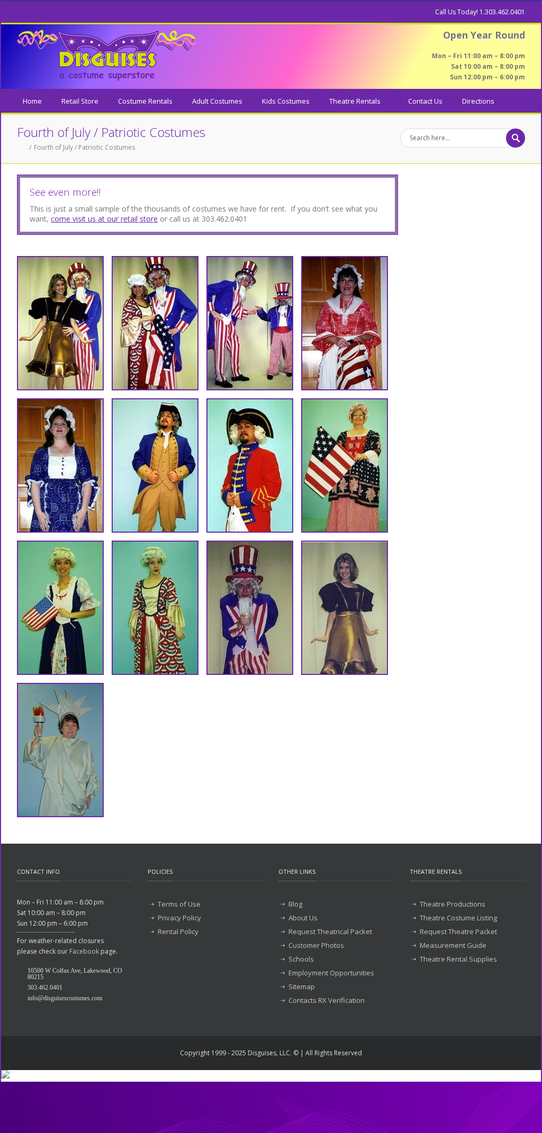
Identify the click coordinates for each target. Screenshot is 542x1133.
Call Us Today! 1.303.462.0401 (480, 11)
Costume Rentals (145, 101)
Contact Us (425, 101)
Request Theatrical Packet (330, 931)
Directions (478, 101)
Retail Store (79, 101)
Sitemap (301, 986)
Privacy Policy (179, 917)
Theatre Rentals (355, 101)
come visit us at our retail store (104, 219)
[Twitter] (43, 12)
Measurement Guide (453, 945)
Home (32, 101)
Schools (301, 959)
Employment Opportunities (331, 972)
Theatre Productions (452, 904)
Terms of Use (179, 904)
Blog (295, 904)
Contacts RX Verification (326, 1000)
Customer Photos (316, 945)
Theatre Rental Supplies (458, 959)
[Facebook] (22, 12)
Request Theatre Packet (458, 931)
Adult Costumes (217, 101)
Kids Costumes (286, 101)
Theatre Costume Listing (458, 917)
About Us (303, 917)
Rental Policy (178, 931)
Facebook (84, 951)
